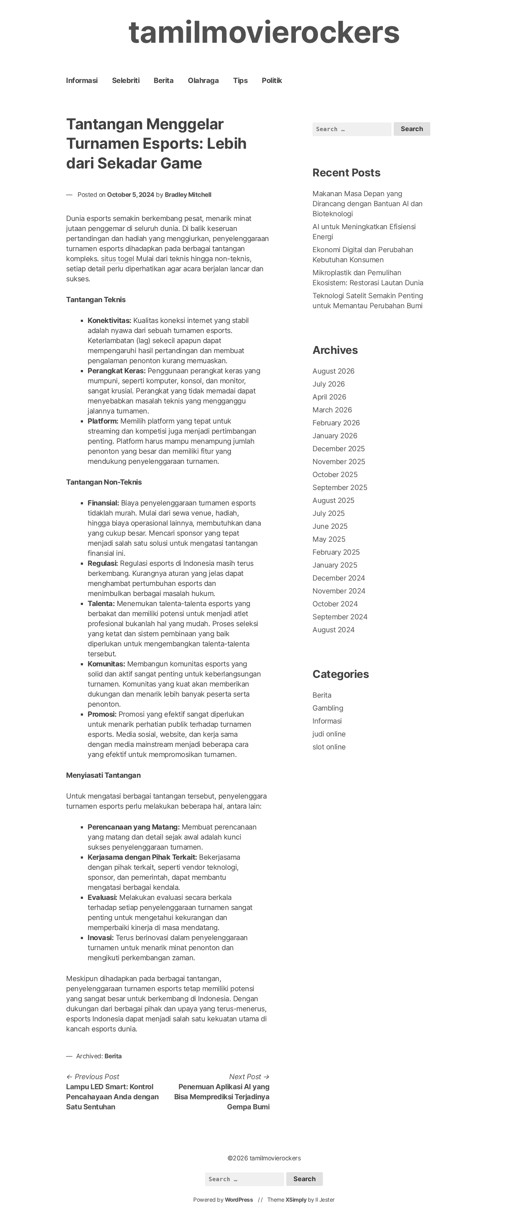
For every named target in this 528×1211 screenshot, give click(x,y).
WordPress (239, 1199)
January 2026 (334, 435)
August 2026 (333, 371)
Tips (240, 80)
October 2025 (334, 474)
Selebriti (126, 80)
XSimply (296, 1199)
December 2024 (338, 578)
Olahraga (203, 80)
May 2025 (328, 539)
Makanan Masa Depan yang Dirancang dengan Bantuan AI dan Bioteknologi (367, 203)
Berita (163, 80)
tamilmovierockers (264, 32)
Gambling (327, 708)
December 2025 (338, 448)
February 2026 (336, 423)
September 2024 (339, 617)
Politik (272, 80)
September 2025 (339, 487)
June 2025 (330, 526)
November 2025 (338, 461)
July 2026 (328, 384)
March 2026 (332, 410)
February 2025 (336, 552)
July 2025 (328, 513)
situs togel (117, 258)
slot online (329, 747)
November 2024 (339, 591)
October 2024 (335, 604)
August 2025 (333, 500)
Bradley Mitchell (188, 194)
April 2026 (329, 397)
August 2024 (333, 629)
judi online (329, 734)
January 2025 (334, 565)
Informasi (82, 80)
